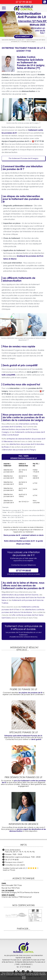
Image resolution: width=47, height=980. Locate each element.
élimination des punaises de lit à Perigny (19, 449)
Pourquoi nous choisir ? (14, 862)
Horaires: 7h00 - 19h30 (13, 854)
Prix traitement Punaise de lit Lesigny (23, 158)
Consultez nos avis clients (15, 865)
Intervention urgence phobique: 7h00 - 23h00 (22, 857)
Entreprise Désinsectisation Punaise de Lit (30, 962)
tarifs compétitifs (8, 374)
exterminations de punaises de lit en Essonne (20, 594)
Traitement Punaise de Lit (11, 960)
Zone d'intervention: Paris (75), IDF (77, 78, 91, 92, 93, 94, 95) (20, 851)
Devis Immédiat (22, 36)
